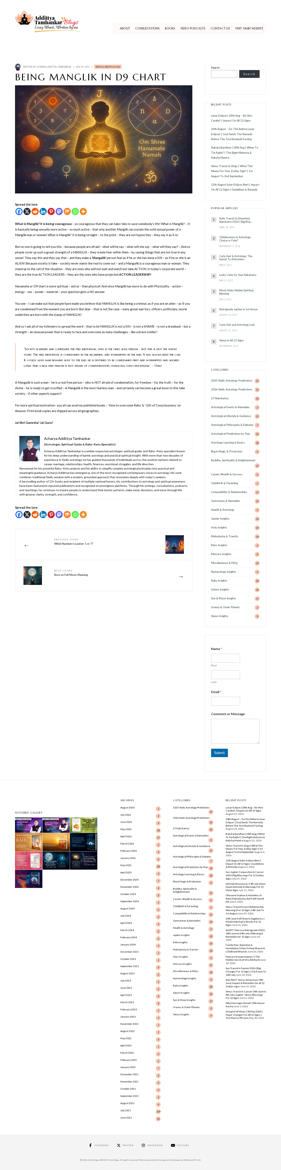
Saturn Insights (220, 589)
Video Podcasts (192, 28)
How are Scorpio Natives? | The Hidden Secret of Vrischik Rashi (243, 958)
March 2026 (127, 843)
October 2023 (128, 958)
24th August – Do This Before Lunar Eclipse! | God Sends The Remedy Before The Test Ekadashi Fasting (232, 134)
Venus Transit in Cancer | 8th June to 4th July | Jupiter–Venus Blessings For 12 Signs (246, 995)
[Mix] (67, 211)
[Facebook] (19, 211)
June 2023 (126, 987)
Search (215, 67)
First (214, 665)
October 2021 (128, 1088)
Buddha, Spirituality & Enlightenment (233, 460)
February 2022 (128, 1059)
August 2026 (127, 807)
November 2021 (129, 1081)
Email (216, 692)
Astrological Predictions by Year (230, 433)
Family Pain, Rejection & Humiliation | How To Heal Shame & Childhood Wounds (245, 948)
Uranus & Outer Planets (225, 607)
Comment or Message (228, 714)
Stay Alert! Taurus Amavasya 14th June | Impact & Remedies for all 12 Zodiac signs (245, 983)
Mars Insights (219, 545)
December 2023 (129, 951)
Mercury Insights (221, 554)
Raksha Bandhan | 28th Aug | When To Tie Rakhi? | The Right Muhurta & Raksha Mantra (234, 152)
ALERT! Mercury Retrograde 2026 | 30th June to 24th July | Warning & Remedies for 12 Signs (245, 933)
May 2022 (125, 1038)
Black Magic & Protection (226, 451)
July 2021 (125, 1110)
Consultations (147, 28)
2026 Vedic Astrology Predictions (231, 389)
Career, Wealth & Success (226, 474)
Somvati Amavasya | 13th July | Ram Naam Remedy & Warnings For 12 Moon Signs (246, 887)
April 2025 (126, 872)
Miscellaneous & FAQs (108, 66)
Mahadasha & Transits (224, 536)
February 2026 (128, 850)
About (125, 28)
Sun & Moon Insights (223, 598)
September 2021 (129, 1095)
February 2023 (128, 1009)
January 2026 (128, 858)
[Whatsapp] (75, 211)
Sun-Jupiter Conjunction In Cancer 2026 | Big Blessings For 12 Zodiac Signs (245, 875)
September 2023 (129, 966)
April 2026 (126, 836)
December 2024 (129, 879)
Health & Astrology (222, 509)
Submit (219, 753)
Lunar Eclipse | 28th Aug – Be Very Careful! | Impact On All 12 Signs (244, 809)
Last (214, 682)
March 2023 (127, 1002)
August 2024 (127, 908)
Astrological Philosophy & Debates (232, 424)
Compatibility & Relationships (229, 492)
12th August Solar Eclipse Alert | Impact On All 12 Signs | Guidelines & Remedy (245, 864)
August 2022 (127, 1031)
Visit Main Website (249, 28)
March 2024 (127, 930)
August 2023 (127, 973)
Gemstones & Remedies (225, 500)
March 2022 (127, 1052)
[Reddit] (35, 211)
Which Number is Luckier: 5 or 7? (73, 541)
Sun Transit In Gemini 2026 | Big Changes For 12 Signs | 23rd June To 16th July (246, 971)
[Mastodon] (59, 211)
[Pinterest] (51, 211)
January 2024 (128, 944)
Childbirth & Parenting (224, 483)
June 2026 (126, 821)
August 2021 (127, 1103)
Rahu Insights (219, 580)
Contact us (220, 28)
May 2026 (125, 829)
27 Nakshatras (220, 398)
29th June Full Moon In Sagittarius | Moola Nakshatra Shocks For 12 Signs (245, 922)
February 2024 (128, 937)
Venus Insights (219, 616)
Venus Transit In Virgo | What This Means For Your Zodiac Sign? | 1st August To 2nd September (232, 171)
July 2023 (125, 980)
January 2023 (128, 1016)
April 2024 (126, 922)
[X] (27, 211)
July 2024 (125, 915)
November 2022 (129, 1023)
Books (170, 28)
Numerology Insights (223, 571)
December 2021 (129, 1074)
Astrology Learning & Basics (228, 442)
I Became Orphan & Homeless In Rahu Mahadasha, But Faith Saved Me (245, 898)
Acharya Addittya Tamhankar (54, 66)
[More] (83, 211)
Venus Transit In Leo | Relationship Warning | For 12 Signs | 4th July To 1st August (245, 910)
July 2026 (125, 814)
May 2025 (125, 865)
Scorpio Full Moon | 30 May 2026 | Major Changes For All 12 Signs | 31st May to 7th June (244, 1015)
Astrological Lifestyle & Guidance (231, 416)
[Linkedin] (43, 211)
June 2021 (126, 1117)
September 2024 (129, 901)
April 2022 (126, 1045)
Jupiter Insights (220, 518)
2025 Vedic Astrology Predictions (231, 380)
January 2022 (128, 1067)
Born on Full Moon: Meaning (71, 572)
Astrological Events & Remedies (230, 407)
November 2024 (129, 886)
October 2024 (128, 894)
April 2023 (126, 995)
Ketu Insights (219, 527)
